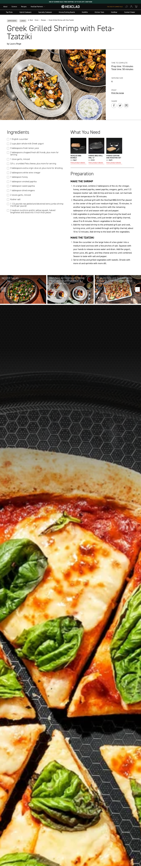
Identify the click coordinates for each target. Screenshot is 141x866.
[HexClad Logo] (70, 7)
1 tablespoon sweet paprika (22, 186)
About (5, 7)
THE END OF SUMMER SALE (115, 6)
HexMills (85, 12)
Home (36, 20)
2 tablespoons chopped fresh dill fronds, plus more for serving (34, 153)
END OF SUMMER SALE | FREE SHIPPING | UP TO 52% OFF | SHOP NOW (70, 2)
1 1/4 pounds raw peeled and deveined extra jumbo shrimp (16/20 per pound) (36, 205)
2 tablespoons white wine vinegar (25, 172)
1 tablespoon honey (19, 177)
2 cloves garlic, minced (20, 195)
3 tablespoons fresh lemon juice (24, 148)
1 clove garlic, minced (20, 159)
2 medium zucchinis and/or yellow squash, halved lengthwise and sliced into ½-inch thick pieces (32, 211)
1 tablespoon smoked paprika (23, 181)
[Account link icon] (131, 6)
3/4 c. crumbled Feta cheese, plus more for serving (33, 163)
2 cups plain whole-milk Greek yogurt (27, 143)
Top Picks (9, 12)
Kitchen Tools (99, 12)
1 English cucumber (19, 139)
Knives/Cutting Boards (67, 12)
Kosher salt (15, 199)
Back (31, 20)
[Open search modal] (126, 6)
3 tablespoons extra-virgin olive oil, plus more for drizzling (36, 168)
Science (14, 7)
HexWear (114, 12)
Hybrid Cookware (25, 12)
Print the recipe (117, 93)
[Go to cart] (136, 6)
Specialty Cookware (45, 12)
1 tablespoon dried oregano (22, 190)
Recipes (24, 7)
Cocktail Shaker (129, 12)
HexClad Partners (37, 7)
